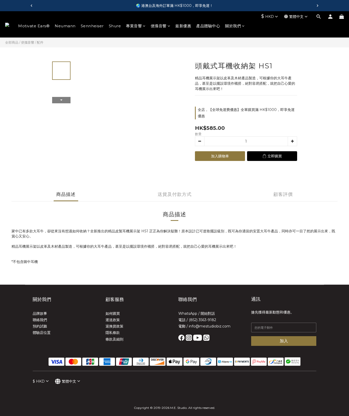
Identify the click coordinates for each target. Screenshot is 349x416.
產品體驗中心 (208, 25)
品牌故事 (40, 313)
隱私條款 (113, 332)
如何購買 (113, 313)
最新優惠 (183, 25)
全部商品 (11, 42)
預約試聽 (40, 326)
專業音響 (134, 25)
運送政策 (113, 320)
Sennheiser (92, 25)
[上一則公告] (31, 5)
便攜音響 (27, 42)
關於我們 (233, 25)
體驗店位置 (42, 332)
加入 (284, 340)
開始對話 (208, 313)
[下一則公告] (317, 5)
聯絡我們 (40, 320)
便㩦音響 (159, 25)
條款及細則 (114, 339)
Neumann (65, 25)
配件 (40, 42)
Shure (115, 25)
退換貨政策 (114, 326)
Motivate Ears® (34, 25)
